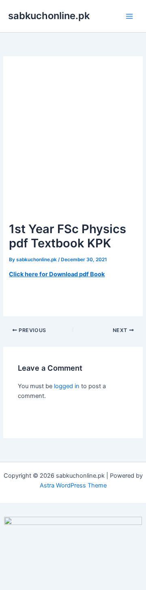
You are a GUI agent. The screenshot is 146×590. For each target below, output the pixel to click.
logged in (66, 386)
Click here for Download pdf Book (57, 274)
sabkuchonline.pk (49, 16)
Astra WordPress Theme (73, 485)
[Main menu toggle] (129, 16)
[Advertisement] (73, 142)
